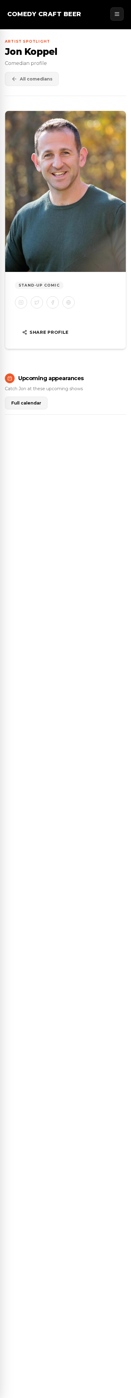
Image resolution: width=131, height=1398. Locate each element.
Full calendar (26, 403)
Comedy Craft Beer (44, 14)
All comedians (36, 79)
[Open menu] (117, 14)
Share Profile (49, 332)
